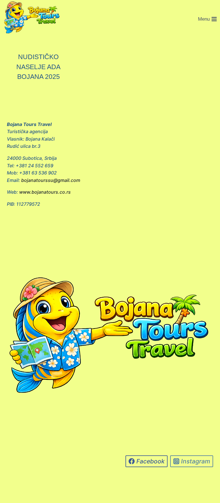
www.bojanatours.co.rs (45, 192)
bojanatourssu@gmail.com (50, 180)
